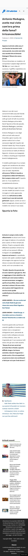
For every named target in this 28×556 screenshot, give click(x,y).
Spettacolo (8, 401)
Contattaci (14, 540)
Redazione (12, 551)
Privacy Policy (20, 551)
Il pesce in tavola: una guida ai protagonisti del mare (15, 445)
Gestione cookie (24, 554)
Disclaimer (14, 553)
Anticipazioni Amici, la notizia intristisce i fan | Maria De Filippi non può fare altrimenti (13, 413)
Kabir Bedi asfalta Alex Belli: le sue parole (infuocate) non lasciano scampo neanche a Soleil (13, 406)
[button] (20, 11)
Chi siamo (6, 551)
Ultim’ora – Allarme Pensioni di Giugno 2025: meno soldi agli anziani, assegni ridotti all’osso (15, 510)
